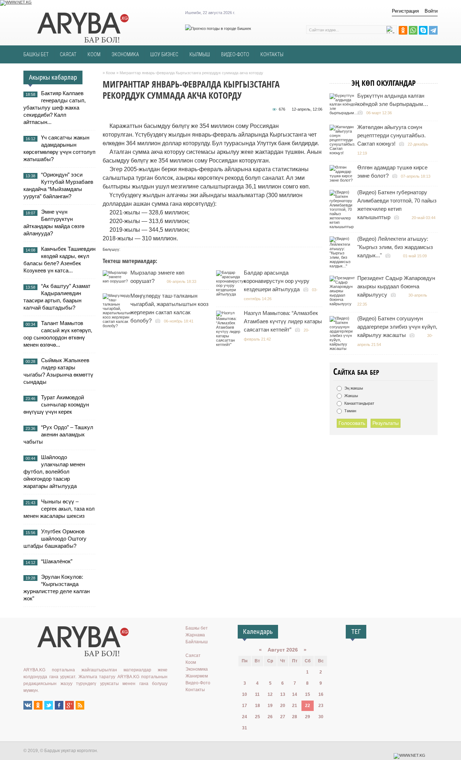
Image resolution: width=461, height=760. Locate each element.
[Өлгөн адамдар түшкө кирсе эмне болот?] (343, 180)
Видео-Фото (197, 682)
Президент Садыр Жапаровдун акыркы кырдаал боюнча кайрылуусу (396, 286)
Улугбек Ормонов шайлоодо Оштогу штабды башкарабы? (54, 538)
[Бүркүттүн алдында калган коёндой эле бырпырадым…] (345, 113)
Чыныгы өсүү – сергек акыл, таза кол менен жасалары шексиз (59, 508)
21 (294, 705)
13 (282, 694)
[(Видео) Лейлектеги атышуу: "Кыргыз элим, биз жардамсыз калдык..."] (343, 266)
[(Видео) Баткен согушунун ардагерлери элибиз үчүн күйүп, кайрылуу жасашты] (343, 348)
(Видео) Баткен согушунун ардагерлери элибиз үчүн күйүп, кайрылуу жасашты (397, 326)
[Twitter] (48, 705)
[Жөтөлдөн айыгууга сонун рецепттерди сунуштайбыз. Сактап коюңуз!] (343, 153)
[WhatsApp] (413, 30)
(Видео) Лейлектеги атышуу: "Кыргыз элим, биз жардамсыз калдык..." (395, 247)
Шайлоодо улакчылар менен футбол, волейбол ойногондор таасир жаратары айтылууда (54, 471)
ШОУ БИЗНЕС (164, 54)
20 (282, 705)
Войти (431, 11)
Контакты (195, 689)
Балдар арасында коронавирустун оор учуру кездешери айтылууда (276, 281)
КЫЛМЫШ (199, 54)
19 (270, 705)
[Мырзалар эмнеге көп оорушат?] (116, 281)
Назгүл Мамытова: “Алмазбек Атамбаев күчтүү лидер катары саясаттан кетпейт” (283, 321)
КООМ (94, 54)
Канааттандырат (358, 403)
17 (244, 705)
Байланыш (196, 641)
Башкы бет (196, 628)
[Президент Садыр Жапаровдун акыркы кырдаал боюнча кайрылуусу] (343, 304)
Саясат (193, 655)
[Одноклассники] (403, 30)
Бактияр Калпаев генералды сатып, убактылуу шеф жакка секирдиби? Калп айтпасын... (54, 107)
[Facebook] (59, 705)
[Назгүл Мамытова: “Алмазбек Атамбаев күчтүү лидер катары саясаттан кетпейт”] (229, 344)
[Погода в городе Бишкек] (218, 28)
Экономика (196, 669)
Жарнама (195, 634)
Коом (190, 662)
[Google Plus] (69, 705)
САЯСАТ (68, 54)
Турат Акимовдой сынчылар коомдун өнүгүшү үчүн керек (56, 404)
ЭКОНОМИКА (125, 54)
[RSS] (80, 705)
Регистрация (405, 11)
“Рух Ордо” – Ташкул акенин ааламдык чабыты (58, 434)
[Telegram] (433, 30)
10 (244, 694)
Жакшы (350, 396)
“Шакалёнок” (56, 561)
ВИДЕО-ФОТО (235, 54)
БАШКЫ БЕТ (36, 54)
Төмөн (349, 411)
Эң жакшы (353, 388)
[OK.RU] (38, 705)
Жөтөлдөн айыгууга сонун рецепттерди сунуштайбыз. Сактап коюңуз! (391, 135)
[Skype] (423, 30)
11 (257, 694)
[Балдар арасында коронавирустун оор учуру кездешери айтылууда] (231, 294)
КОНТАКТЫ (271, 54)
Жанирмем (196, 676)
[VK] (27, 705)
